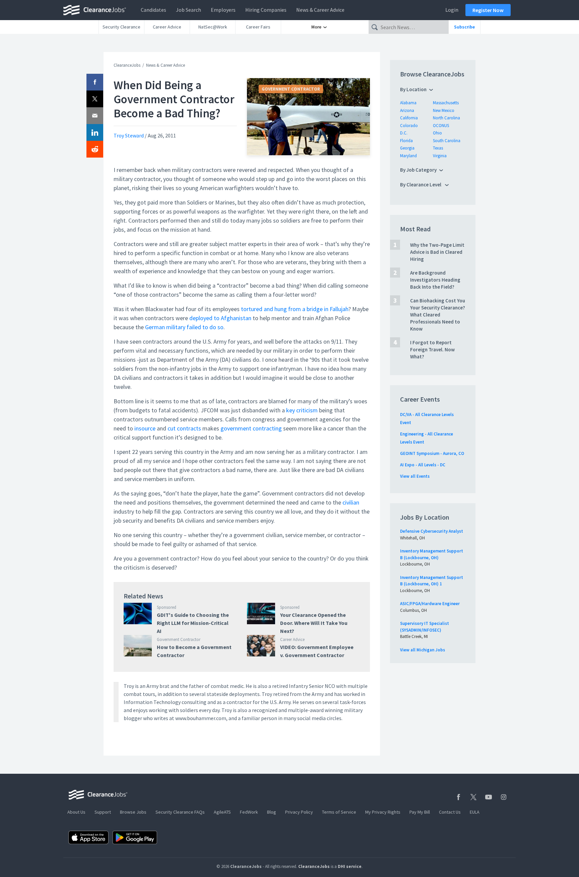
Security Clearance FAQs (180, 812)
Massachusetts (446, 103)
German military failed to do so (184, 327)
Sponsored (166, 607)
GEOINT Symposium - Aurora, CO (432, 453)
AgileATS (222, 812)
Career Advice (167, 27)
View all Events (415, 476)
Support (102, 812)
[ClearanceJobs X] (473, 797)
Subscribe (464, 27)
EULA (474, 812)
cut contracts (184, 428)
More (316, 27)
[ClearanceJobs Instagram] (504, 797)
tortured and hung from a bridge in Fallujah (294, 309)
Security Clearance (121, 27)
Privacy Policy (299, 812)
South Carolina (446, 140)
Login (451, 9)
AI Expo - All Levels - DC (422, 465)
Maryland (408, 156)
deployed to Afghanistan (220, 318)
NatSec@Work (212, 27)
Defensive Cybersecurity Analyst (431, 531)
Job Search (188, 9)
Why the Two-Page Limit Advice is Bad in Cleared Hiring (437, 252)
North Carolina (446, 118)
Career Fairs (258, 27)
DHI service (350, 866)
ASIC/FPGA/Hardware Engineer (430, 603)
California (409, 118)
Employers (223, 9)
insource (144, 428)
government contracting (251, 428)
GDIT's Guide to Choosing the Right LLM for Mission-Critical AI (193, 622)
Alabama (408, 103)
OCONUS (441, 125)
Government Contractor (291, 89)
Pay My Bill (419, 812)
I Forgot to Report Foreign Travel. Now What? (432, 349)
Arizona (407, 110)
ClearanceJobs (127, 65)
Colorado (409, 125)
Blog (271, 812)
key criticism (302, 410)
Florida (406, 140)
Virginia (440, 156)
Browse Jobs (133, 812)
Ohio (437, 133)
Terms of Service (339, 812)
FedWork (249, 812)
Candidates (153, 9)
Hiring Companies (265, 9)
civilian (350, 502)
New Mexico (443, 110)
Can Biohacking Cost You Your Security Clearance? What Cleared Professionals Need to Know (437, 314)
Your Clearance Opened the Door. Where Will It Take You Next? (313, 622)
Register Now (488, 10)
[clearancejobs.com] (96, 10)
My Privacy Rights (382, 812)
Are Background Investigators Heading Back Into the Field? (435, 280)
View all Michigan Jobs (422, 650)
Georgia (407, 148)
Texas (438, 148)
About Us (76, 812)
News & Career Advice (320, 9)
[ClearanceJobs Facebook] (458, 797)
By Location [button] (413, 89)
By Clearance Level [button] (421, 184)
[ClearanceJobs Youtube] (489, 797)
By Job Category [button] (418, 170)
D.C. (403, 133)
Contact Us (450, 812)
